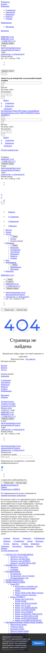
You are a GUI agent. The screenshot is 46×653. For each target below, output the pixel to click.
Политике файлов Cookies (12, 650)
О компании (11, 10)
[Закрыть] (3, 202)
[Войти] (2, 192)
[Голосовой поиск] (4, 94)
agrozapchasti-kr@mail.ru (10, 50)
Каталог (4, 365)
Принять (38, 643)
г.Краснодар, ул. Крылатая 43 (12, 54)
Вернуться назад (17, 359)
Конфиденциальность (9, 485)
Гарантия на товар (8, 406)
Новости (9, 17)
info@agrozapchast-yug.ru (11, 48)
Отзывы (9, 19)
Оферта (4, 487)
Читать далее (28, 517)
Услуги (4, 370)
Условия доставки (8, 404)
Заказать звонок (7, 43)
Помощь (4, 397)
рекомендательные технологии (13, 495)
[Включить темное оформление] (4, 73)
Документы (10, 12)
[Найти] (10, 94)
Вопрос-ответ (6, 408)
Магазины (10, 27)
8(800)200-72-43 (7, 37)
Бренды (4, 368)
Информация (6, 391)
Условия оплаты (7, 402)
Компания (5, 376)
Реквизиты (10, 14)
